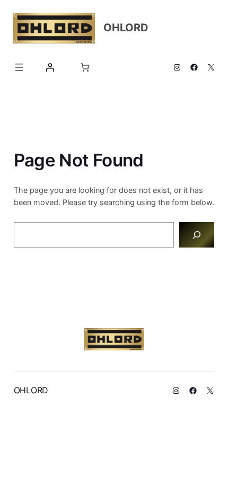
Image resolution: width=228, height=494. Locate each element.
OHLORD (125, 27)
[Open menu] (19, 67)
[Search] (197, 234)
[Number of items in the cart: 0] (84, 67)
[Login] (49, 67)
